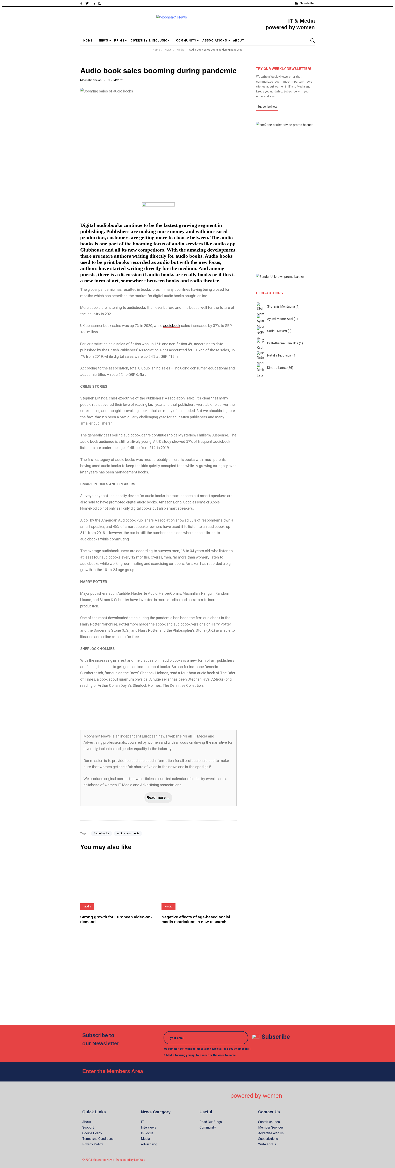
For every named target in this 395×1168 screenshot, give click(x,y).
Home (88, 40)
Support (88, 1127)
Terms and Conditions (98, 1139)
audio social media (128, 833)
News (103, 40)
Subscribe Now (267, 106)
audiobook (171, 325)
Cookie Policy (92, 1133)
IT (142, 1122)
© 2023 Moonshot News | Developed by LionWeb (113, 1159)
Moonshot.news (91, 80)
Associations (214, 40)
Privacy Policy (92, 1144)
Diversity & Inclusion (150, 40)
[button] (312, 40)
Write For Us (267, 1144)
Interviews (148, 1127)
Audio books (101, 833)
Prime (119, 40)
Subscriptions (268, 1139)
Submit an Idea (269, 1122)
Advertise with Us (271, 1133)
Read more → (158, 797)
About (238, 40)
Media (145, 1139)
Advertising (149, 1144)
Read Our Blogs (211, 1122)
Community (186, 40)
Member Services (271, 1127)
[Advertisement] (285, 200)
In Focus (147, 1133)
